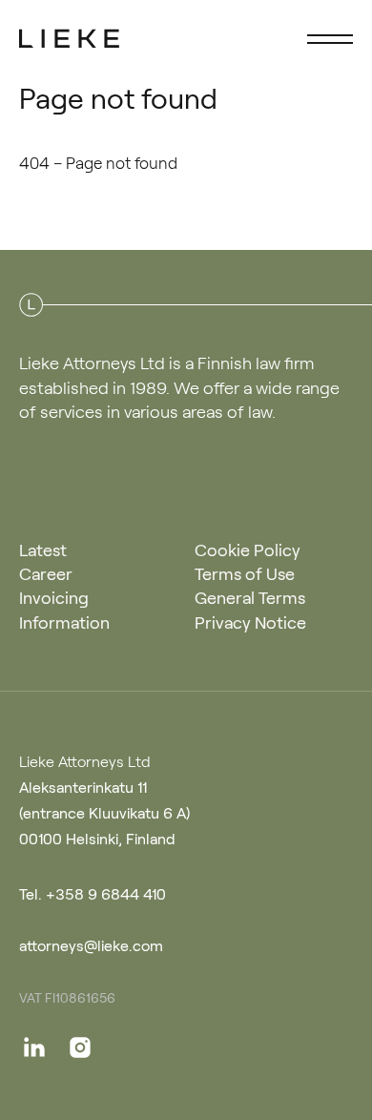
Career (45, 572)
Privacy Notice (250, 621)
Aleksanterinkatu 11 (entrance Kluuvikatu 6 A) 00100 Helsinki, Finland (104, 812)
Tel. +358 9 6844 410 (92, 892)
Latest (43, 548)
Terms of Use (245, 572)
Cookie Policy (247, 548)
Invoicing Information (64, 608)
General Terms (250, 596)
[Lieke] (69, 38)
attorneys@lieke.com (91, 944)
